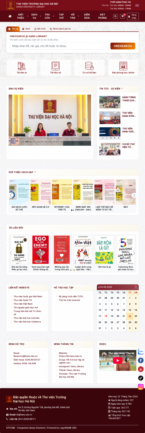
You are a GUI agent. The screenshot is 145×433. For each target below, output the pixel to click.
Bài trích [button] (41, 29)
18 (106, 316)
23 (136, 316)
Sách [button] (27, 29)
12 (112, 310)
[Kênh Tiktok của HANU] (141, 378)
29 (112, 298)
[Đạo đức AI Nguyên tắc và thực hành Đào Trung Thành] (19, 250)
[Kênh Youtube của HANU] (141, 369)
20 (118, 316)
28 (106, 298)
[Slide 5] (42, 141)
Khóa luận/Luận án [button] (62, 29)
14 (123, 310)
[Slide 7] (49, 141)
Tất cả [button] (15, 29)
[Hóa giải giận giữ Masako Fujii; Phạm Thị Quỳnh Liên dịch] (40, 250)
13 (118, 310)
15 (130, 310)
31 (123, 298)
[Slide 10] (61, 141)
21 (123, 316)
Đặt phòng (102, 16)
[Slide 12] (69, 141)
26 (112, 322)
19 (112, 316)
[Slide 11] (65, 141)
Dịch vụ (34, 16)
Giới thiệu (20, 16)
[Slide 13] (72, 141)
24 (100, 322)
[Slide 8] (53, 141)
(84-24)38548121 (27, 419)
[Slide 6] (45, 141)
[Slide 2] (30, 141)
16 (136, 310)
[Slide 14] (76, 141)
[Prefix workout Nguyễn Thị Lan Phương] (62, 250)
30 (118, 298)
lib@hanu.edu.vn (24, 414)
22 (130, 316)
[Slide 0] (22, 141)
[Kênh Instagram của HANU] (141, 387)
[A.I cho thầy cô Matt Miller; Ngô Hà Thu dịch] (104, 250)
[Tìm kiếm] (115, 16)
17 (100, 316)
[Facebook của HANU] (141, 360)
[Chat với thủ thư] (141, 351)
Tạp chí (61, 16)
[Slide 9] (57, 141)
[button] (28, 16)
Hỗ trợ (72, 16)
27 (100, 298)
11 (106, 310)
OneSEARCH (123, 46)
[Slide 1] (26, 141)
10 (100, 310)
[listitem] (21, 67)
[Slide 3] (34, 141)
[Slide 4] (38, 141)
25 (106, 322)
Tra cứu (47, 16)
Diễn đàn (87, 16)
